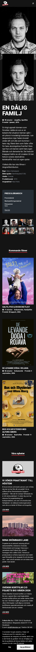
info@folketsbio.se (13, 627)
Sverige (10, 176)
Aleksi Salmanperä (12, 171)
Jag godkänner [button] (25, 647)
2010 (15, 179)
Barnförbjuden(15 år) (19, 174)
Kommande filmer (18, 250)
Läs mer (5, 510)
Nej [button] (9, 647)
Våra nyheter (18, 453)
